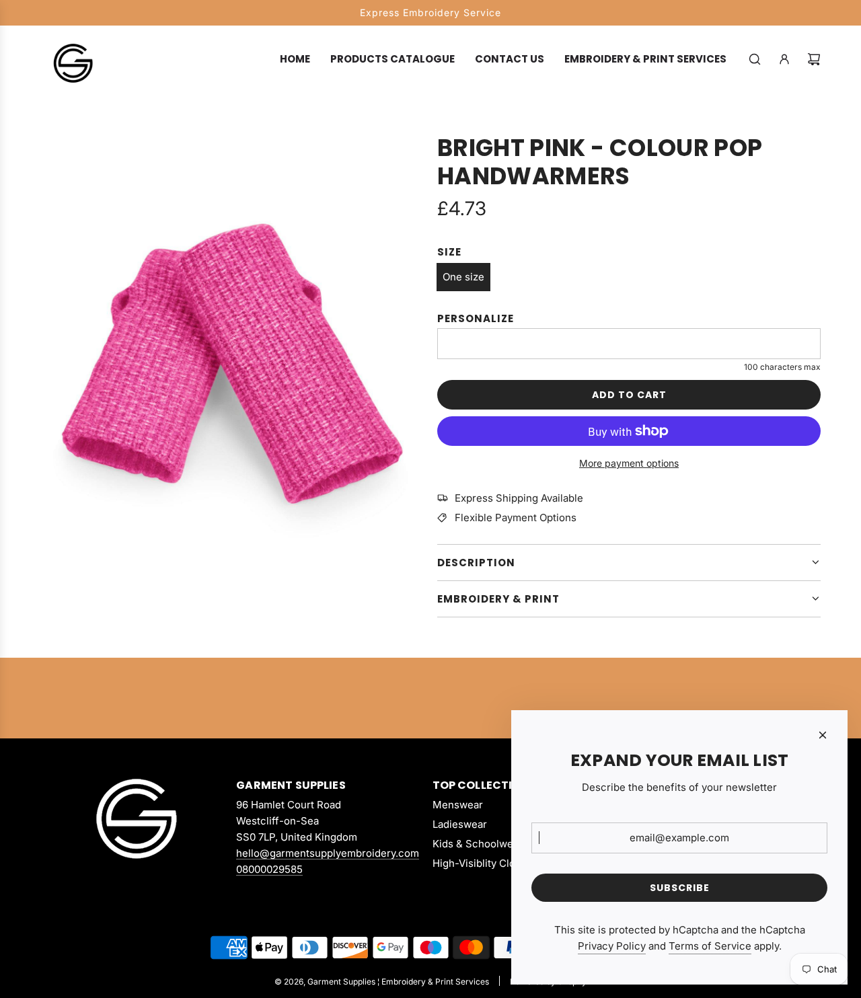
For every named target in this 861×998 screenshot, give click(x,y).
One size (463, 276)
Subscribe (680, 887)
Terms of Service (710, 945)
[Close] (822, 735)
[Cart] (814, 59)
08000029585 (269, 869)
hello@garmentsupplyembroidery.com (327, 853)
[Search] (755, 59)
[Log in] (784, 59)
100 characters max (782, 367)
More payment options (629, 463)
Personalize (475, 318)
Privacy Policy (612, 945)
